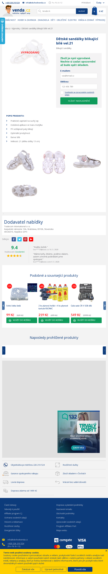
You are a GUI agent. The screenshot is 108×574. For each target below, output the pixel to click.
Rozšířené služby (70, 465)
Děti (53, 20)
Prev (5, 350)
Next (103, 350)
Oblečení (61, 20)
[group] (21, 303)
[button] (21, 320)
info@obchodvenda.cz (36, 2)
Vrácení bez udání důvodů (74, 482)
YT (31, 239)
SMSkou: (64, 81)
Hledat (81, 11)
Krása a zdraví (86, 20)
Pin (25, 239)
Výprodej (100, 20)
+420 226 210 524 (12, 2)
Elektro (72, 20)
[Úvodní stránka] (16, 11)
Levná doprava (17, 482)
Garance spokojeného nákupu (24, 473)
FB (14, 239)
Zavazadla (43, 20)
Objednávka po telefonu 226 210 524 (28, 465)
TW (19, 239)
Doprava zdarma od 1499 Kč (24, 490)
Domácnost (9, 20)
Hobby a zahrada (27, 20)
